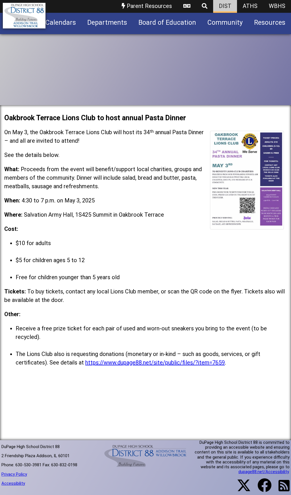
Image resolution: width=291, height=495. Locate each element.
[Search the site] (204, 6)
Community (225, 22)
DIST (225, 6)
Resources (269, 22)
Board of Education (167, 22)
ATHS (250, 6)
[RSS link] (281, 489)
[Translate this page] (187, 6)
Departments (107, 22)
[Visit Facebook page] (261, 488)
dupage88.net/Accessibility (263, 471)
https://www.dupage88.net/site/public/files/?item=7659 (155, 362)
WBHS (277, 6)
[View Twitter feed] (240, 488)
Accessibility (13, 483)
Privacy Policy (14, 474)
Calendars (60, 22)
